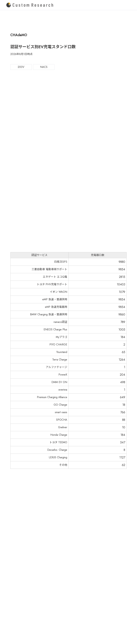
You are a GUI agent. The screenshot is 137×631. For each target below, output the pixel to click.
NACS (43, 67)
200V (21, 67)
